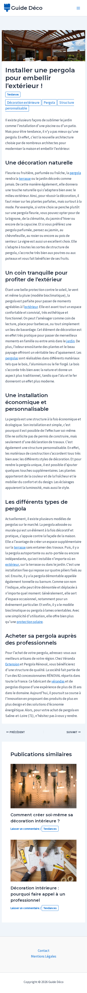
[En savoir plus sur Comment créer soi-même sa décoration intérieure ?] (44, 785)
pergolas (11, 358)
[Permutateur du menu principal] (78, 8)
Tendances (13, 94)
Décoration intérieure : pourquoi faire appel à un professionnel (38, 894)
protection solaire (30, 622)
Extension (12, 664)
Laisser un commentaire (25, 829)
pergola (75, 173)
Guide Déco (26, 8)
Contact (43, 950)
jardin (70, 341)
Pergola (49, 102)
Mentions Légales (43, 956)
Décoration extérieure (23, 102)
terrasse (25, 178)
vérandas (58, 681)
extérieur (31, 307)
